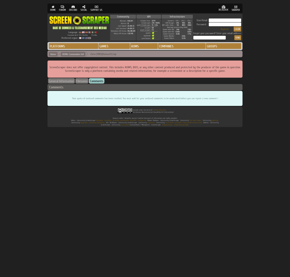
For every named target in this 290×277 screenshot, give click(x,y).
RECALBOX (223, 9)
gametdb (133, 120)
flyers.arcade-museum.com (192, 123)
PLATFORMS (57, 46)
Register (225, 29)
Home (53, 54)
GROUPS (212, 46)
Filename (81, 81)
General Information (61, 81)
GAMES (104, 46)
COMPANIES (166, 46)
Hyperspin (84, 123)
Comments (96, 81)
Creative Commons (159, 110)
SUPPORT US (96, 10)
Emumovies (169, 123)
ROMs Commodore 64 (73, 54)
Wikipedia (99, 120)
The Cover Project (195, 120)
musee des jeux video (181, 125)
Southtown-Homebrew (97, 123)
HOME (53, 10)
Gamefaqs (107, 120)
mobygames (142, 120)
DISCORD (73, 10)
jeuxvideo (116, 120)
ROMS (135, 46)
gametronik (124, 120)
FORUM (62, 10)
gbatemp (215, 120)
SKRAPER (236, 10)
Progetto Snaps (167, 125)
